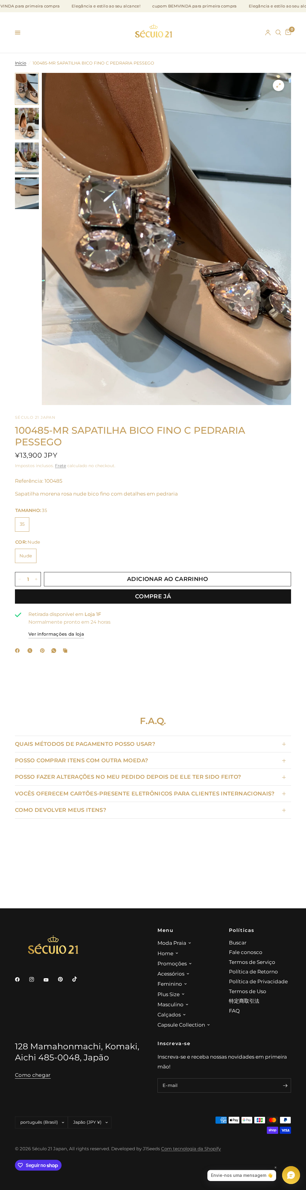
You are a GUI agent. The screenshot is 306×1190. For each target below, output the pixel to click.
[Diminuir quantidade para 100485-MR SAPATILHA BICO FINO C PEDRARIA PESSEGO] (19, 579)
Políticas (242, 930)
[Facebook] (18, 650)
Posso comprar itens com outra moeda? (81, 760)
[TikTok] (78, 979)
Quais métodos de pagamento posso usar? (85, 743)
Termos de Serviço (252, 962)
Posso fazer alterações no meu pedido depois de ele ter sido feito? (128, 776)
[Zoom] (278, 85)
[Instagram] (35, 979)
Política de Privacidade (258, 981)
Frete (60, 465)
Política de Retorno (253, 971)
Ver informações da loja (56, 634)
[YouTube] (50, 980)
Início (20, 63)
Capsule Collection (181, 1025)
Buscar (238, 942)
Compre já (153, 596)
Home (165, 953)
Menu (165, 930)
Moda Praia (171, 943)
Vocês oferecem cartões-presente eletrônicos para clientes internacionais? (145, 793)
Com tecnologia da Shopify (191, 1148)
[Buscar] (278, 32)
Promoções (172, 963)
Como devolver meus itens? (60, 809)
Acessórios (170, 973)
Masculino (170, 1004)
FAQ (234, 1010)
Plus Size (168, 994)
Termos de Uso (247, 991)
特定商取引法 (244, 1001)
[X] (31, 650)
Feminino (169, 984)
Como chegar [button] (33, 1075)
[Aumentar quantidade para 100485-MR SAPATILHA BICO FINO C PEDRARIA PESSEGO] (36, 579)
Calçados (169, 1014)
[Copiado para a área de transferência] (66, 650)
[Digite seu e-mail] (285, 1085)
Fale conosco (245, 952)
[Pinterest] (43, 650)
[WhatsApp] (55, 650)
